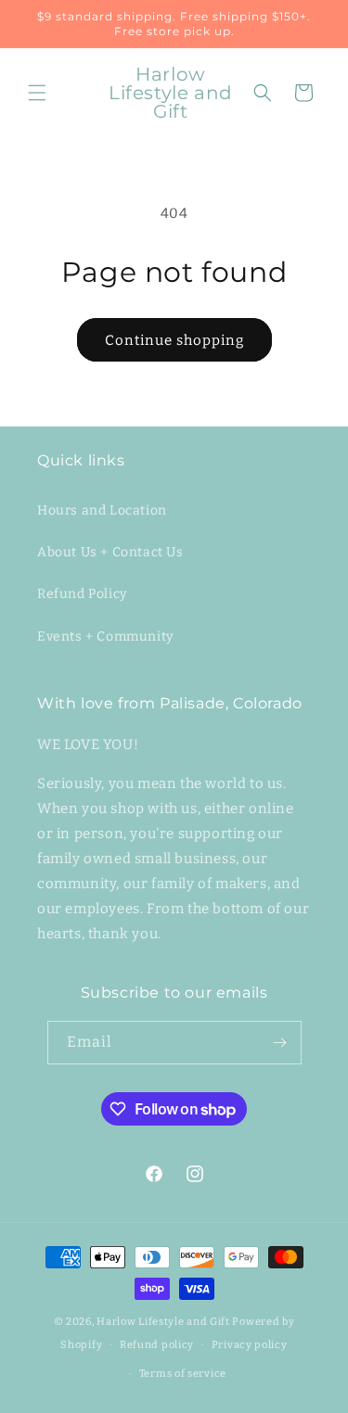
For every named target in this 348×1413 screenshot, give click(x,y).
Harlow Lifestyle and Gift (163, 1322)
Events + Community (105, 636)
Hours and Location (102, 510)
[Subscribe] (280, 1042)
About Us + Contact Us (110, 552)
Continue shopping (174, 340)
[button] (37, 92)
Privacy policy (250, 1345)
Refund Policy (82, 594)
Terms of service (182, 1374)
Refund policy (157, 1345)
